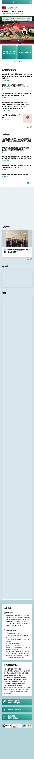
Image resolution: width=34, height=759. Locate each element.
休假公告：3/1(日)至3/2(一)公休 (11, 116)
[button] (4, 19)
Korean (5, 2)
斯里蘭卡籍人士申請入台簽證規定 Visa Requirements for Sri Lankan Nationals (15, 86)
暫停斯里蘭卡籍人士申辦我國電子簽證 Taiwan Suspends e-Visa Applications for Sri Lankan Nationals (17, 76)
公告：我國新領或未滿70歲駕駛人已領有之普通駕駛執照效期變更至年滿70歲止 (16, 94)
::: (0, 67)
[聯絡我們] (13, 2)
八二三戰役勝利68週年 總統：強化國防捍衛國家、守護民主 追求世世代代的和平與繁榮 (16, 140)
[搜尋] (9, 2)
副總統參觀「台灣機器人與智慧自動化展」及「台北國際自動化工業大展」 (16, 166)
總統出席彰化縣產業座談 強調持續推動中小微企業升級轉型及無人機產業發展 (16, 149)
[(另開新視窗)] (9, 726)
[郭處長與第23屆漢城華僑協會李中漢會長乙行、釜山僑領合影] (17, 238)
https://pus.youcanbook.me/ (15, 645)
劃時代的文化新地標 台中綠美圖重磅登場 (15, 174)
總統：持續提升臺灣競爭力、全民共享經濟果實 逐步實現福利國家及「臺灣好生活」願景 (16, 158)
